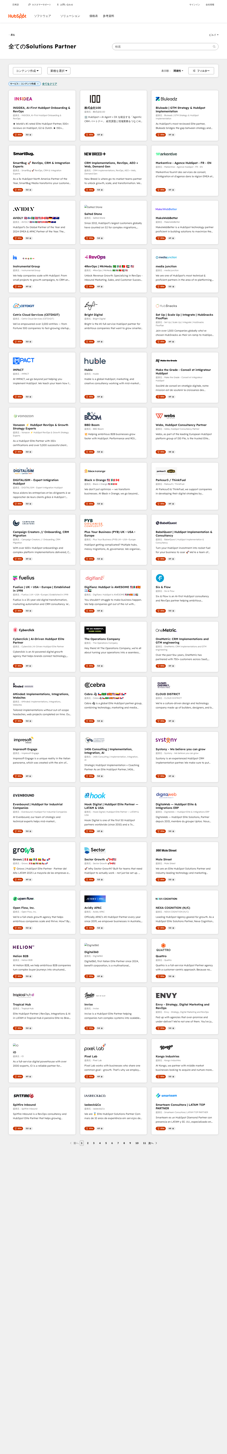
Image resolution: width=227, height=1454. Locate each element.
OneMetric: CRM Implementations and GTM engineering (182, 640)
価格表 (93, 16)
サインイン (194, 4)
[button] (213, 35)
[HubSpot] (17, 16)
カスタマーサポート (41, 4)
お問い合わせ (66, 4)
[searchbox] (165, 46)
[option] (26, 71)
